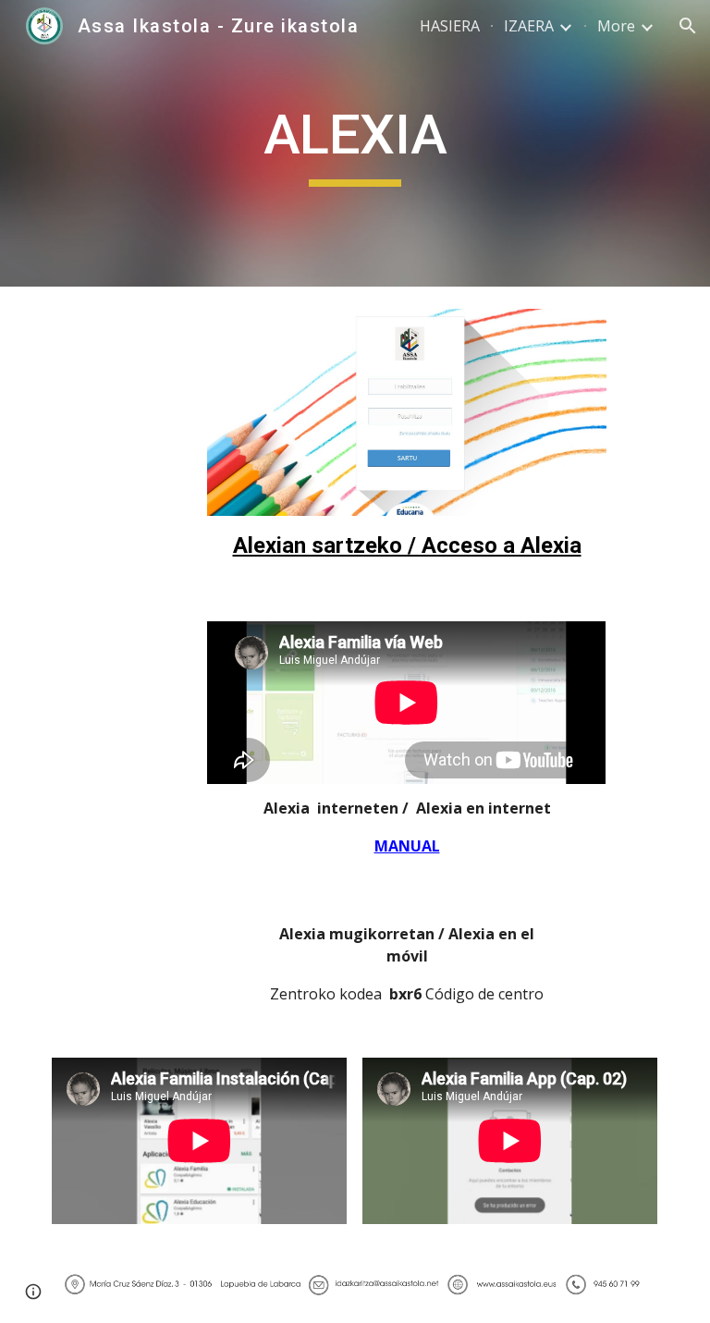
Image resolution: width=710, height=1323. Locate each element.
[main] (354, 143)
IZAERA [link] (529, 26)
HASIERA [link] (450, 26)
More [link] (616, 26)
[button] (688, 26)
